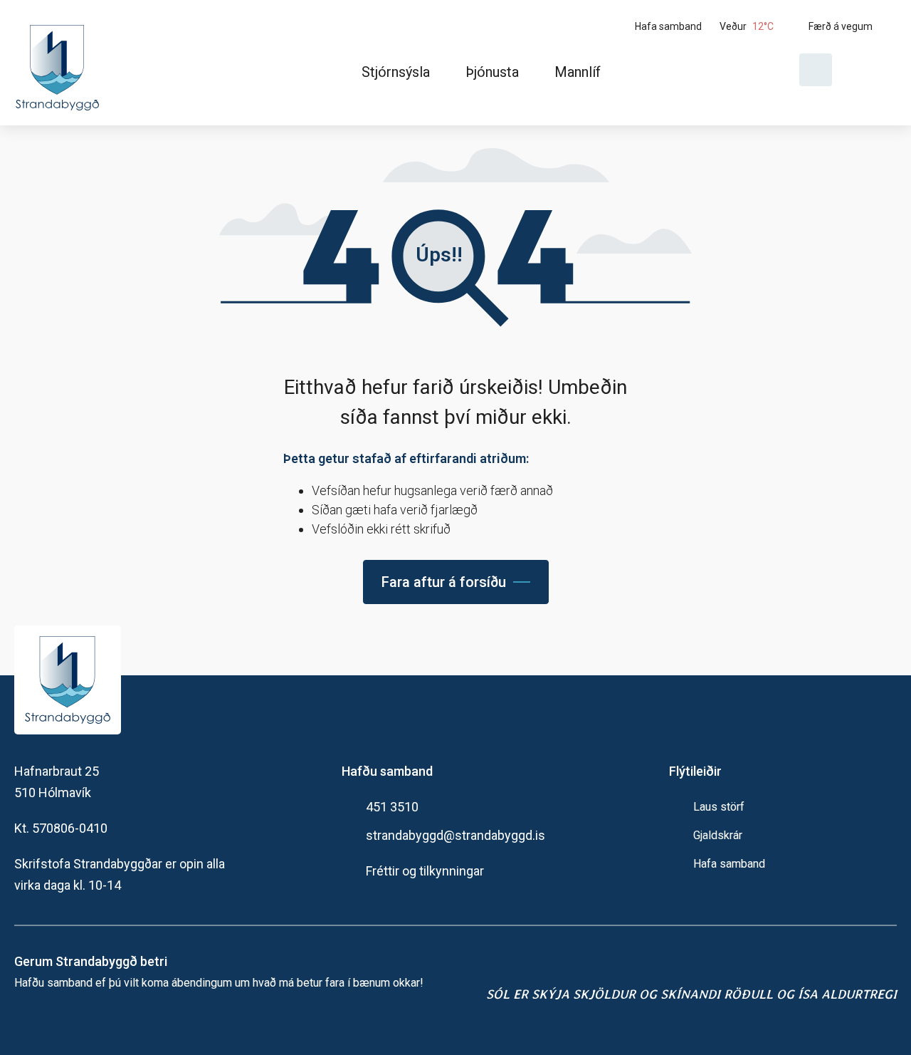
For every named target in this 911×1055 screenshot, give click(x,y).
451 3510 (392, 806)
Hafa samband (729, 863)
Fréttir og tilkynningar (425, 870)
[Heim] (60, 63)
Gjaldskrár (717, 835)
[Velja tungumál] (870, 69)
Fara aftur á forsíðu (443, 582)
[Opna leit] (815, 69)
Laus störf (718, 807)
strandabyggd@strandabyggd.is (455, 835)
